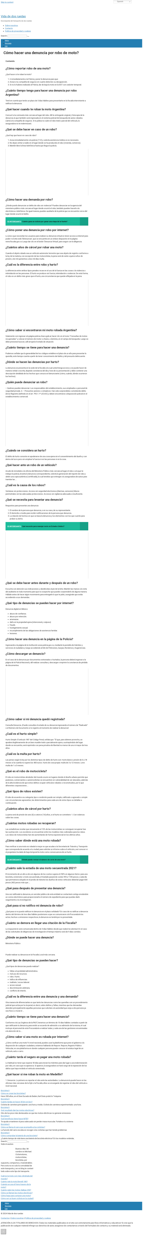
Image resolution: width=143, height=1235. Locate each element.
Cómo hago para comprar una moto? (16, 1196)
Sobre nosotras (17, 1218)
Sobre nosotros (11, 25)
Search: (4, 36)
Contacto (9, 28)
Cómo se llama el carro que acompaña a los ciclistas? (23, 1127)
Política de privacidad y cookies (18, 31)
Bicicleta (8, 43)
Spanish (120, 1)
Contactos (5, 1218)
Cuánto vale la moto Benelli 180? (14, 1181)
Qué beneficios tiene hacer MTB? (14, 1119)
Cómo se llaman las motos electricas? (17, 1193)
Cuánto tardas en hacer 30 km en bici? (16, 1102)
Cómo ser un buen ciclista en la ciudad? (17, 1198)
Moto (7, 41)
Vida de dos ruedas (13, 16)
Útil (6, 46)
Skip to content (7, 2)
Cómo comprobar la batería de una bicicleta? (19, 1136)
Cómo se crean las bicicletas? (13, 1093)
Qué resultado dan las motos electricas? (17, 1110)
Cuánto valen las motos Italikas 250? (16, 1190)
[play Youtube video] (47, 172)
